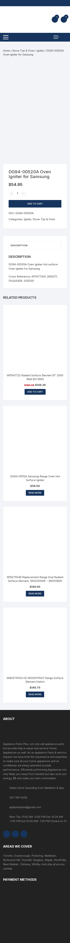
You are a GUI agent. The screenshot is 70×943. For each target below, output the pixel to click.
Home (6, 50)
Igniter (40, 50)
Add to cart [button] (35, 391)
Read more (35, 492)
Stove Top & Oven (23, 50)
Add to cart (35, 203)
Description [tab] (19, 245)
